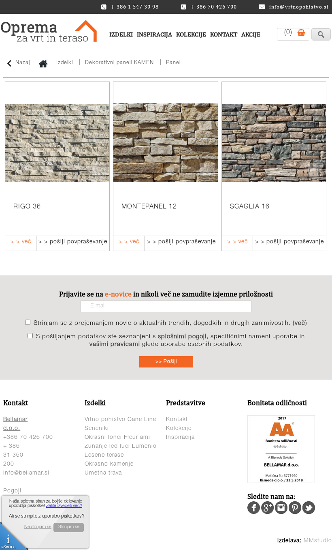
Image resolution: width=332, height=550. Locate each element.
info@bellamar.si (26, 473)
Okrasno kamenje (109, 464)
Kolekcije (191, 34)
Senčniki (97, 429)
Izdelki (121, 34)
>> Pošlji (166, 361)
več (300, 323)
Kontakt (223, 34)
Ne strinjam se (37, 527)
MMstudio (318, 541)
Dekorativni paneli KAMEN (119, 63)
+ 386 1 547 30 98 (135, 7)
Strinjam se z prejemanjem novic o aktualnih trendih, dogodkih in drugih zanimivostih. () (170, 323)
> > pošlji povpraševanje (72, 242)
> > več (21, 242)
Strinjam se (68, 527)
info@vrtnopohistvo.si (299, 6)
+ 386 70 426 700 (213, 7)
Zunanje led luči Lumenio (121, 446)
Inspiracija (154, 34)
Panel (173, 63)
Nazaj (22, 63)
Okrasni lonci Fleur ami (117, 437)
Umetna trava (103, 473)
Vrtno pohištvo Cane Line (120, 420)
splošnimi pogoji (182, 337)
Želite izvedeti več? (64, 506)
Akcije (250, 34)
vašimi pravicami (114, 345)
